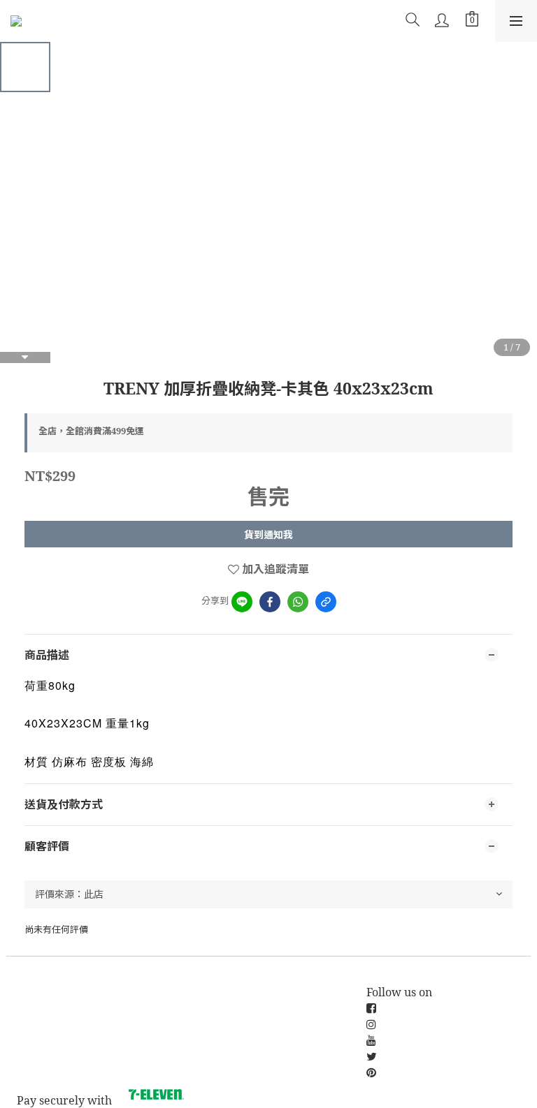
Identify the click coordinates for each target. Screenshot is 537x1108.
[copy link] (325, 601)
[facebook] (269, 601)
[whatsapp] (297, 601)
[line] (241, 601)
